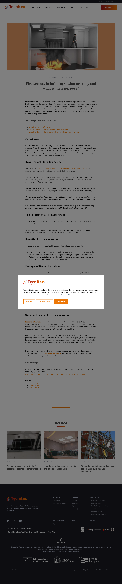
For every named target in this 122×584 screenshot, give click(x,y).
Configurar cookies (44, 301)
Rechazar (29, 301)
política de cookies (65, 295)
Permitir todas (61, 301)
